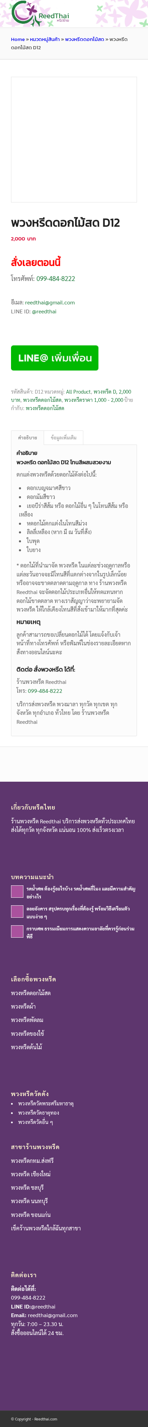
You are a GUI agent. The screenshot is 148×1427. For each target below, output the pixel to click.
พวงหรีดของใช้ (27, 1033)
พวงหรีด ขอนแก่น (31, 1214)
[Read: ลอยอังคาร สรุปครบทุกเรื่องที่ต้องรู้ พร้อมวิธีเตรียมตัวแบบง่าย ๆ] (17, 911)
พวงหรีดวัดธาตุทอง (38, 1112)
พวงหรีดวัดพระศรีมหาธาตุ (46, 1103)
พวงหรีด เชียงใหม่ (31, 1174)
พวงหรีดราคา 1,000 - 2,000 (93, 399)
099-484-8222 (55, 278)
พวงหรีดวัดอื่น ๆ (35, 1121)
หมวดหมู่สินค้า (45, 39)
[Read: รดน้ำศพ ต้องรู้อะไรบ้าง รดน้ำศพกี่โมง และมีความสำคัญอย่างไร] (17, 891)
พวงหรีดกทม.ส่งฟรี (32, 1160)
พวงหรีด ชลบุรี (27, 1187)
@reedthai (44, 311)
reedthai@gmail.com (50, 302)
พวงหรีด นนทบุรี (29, 1201)
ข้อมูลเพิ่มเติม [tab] (63, 437)
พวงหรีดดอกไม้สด (84, 39)
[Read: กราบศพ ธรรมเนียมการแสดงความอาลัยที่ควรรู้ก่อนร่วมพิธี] (17, 931)
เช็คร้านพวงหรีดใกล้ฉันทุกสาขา (46, 1228)
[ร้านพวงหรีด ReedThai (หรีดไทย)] (61, 14)
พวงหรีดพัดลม (27, 1019)
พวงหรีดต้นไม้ (26, 1047)
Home (18, 39)
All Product (78, 391)
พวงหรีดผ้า (23, 1006)
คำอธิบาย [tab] (27, 437)
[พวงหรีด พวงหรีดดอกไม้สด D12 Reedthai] (74, 140)
